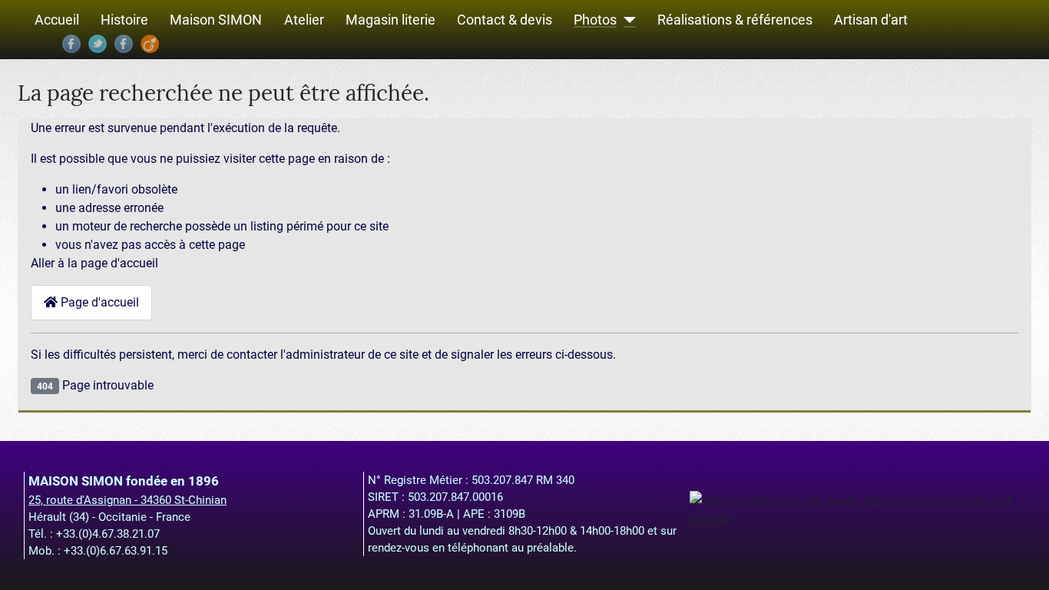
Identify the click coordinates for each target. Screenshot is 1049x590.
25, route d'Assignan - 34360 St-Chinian (127, 500)
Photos (595, 20)
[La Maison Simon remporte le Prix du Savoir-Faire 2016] (857, 507)
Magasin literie (390, 20)
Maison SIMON (216, 20)
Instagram (123, 44)
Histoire (124, 20)
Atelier (304, 20)
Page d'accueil (98, 302)
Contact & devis (504, 20)
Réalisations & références (734, 20)
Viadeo (150, 44)
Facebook (71, 44)
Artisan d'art (871, 20)
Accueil (57, 20)
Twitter (97, 44)
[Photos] (626, 20)
